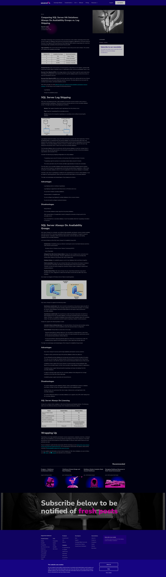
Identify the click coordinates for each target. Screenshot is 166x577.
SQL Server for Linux (45, 547)
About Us (93, 538)
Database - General (103, 42)
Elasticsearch (43, 555)
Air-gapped (64, 549)
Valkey (42, 559)
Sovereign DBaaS (58, 2)
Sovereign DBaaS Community (81, 542)
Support (111, 2)
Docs (76, 538)
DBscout (81, 2)
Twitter (47, 453)
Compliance (93, 542)
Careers (93, 544)
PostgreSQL (43, 545)
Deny (109, 569)
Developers (78, 536)
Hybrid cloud (65, 551)
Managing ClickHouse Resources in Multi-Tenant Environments (115, 470)
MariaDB (42, 543)
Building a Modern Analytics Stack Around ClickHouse (93, 470)
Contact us (93, 540)
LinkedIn (54, 453)
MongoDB (43, 557)
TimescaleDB (43, 553)
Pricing (87, 2)
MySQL (42, 541)
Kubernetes (64, 553)
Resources (93, 2)
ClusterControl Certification (80, 546)
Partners (93, 546)
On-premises (65, 557)
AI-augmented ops (66, 547)
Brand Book (93, 548)
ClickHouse (43, 549)
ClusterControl (68, 2)
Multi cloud (64, 555)
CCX (75, 2)
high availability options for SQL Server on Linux (58, 448)
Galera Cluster (44, 551)
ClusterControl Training (79, 544)
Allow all (109, 564)
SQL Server (55, 549)
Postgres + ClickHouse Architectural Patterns (47, 470)
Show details (109, 572)
